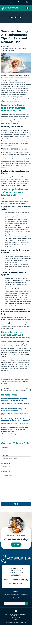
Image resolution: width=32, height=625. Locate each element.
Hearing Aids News (8, 51)
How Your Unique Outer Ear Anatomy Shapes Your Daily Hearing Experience (15, 420)
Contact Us (16, 598)
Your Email (4, 455)
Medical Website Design (12, 623)
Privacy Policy (16, 618)
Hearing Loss (24, 594)
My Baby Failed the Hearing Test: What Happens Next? (13, 409)
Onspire (23, 623)
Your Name (4, 447)
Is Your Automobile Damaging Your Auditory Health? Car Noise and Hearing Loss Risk (14, 429)
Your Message (5, 472)
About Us (7, 594)
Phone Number (5, 463)
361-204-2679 (16, 575)
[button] (27, 8)
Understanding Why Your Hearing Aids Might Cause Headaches (14, 399)
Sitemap (16, 620)
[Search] (26, 603)
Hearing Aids (15, 594)
